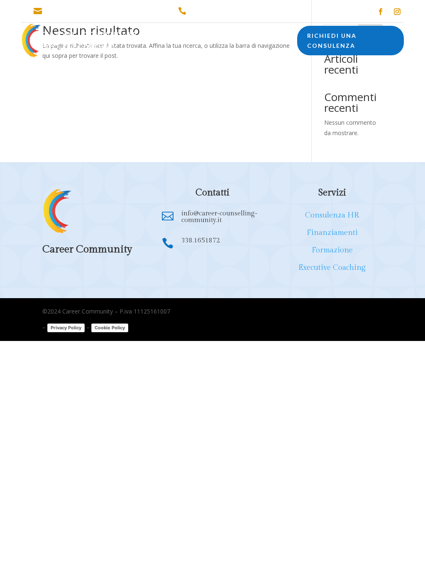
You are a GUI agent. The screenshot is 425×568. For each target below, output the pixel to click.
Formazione (332, 250)
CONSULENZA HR (110, 35)
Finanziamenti (332, 232)
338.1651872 (209, 11)
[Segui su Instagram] (397, 11)
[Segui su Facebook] (380, 11)
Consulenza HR (332, 215)
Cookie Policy (110, 328)
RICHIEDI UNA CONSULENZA (332, 40)
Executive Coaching (332, 267)
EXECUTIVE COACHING (78, 48)
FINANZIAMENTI (170, 35)
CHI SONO (58, 35)
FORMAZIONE (224, 35)
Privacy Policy (66, 328)
